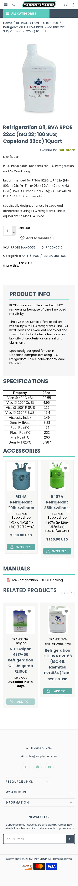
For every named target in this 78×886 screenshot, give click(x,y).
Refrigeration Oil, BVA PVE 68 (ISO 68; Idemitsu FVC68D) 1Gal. (57, 661)
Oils (25, 256)
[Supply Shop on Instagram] (49, 767)
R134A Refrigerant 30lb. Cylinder (21, 502)
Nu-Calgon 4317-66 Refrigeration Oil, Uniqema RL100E (20, 660)
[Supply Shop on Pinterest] (37, 767)
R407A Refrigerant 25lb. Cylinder (57, 502)
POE (36, 256)
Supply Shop (38, 859)
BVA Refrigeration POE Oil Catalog (36, 580)
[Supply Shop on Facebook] (25, 767)
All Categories (23, 13)
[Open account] (73, 5)
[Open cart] (66, 5)
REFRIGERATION (54, 256)
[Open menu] (5, 4)
